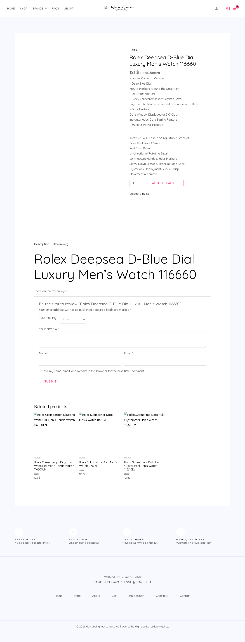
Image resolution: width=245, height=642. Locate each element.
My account (136, 596)
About (69, 8)
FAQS (55, 8)
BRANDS (38, 8)
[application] (45, 8)
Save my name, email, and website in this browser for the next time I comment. (93, 371)
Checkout (162, 596)
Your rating (48, 317)
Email (128, 353)
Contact (185, 596)
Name (43, 353)
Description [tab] (41, 244)
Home (11, 8)
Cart (114, 596)
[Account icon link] (216, 8)
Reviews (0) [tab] (60, 244)
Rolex (133, 50)
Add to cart (163, 183)
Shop (23, 8)
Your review (49, 329)
